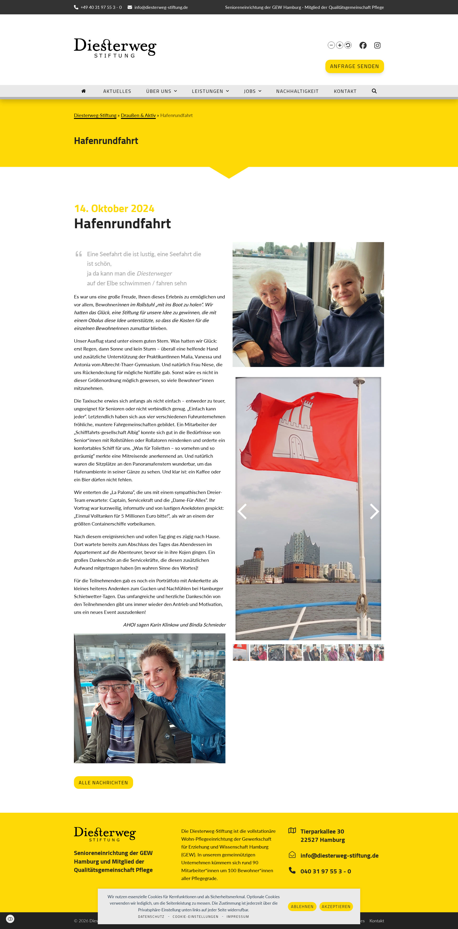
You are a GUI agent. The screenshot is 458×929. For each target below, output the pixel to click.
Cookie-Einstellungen (196, 916)
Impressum (238, 916)
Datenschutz (151, 916)
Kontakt (377, 920)
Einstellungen (10, 919)
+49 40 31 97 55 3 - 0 (101, 7)
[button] (331, 45)
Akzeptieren (336, 906)
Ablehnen (302, 906)
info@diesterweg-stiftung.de (161, 7)
